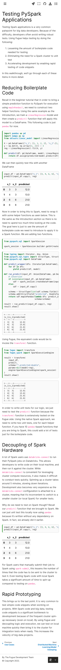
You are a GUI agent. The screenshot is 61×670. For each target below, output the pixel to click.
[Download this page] (50, 3)
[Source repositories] (44, 3)
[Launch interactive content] (33, 3)
